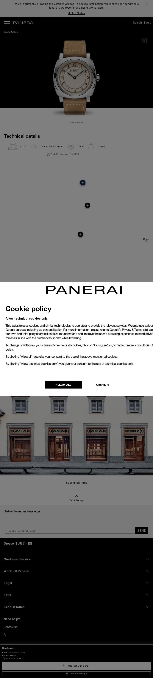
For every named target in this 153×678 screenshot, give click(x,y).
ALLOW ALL (63, 384)
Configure (102, 384)
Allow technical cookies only (26, 318)
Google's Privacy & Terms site (129, 330)
